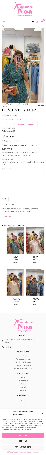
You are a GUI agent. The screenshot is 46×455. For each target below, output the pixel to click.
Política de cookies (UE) (23, 362)
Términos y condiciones (23, 365)
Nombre (5, 199)
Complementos (23, 381)
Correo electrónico (8, 204)
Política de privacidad (25, 452)
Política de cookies (12, 452)
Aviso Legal (35, 452)
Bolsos (23, 384)
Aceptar (23, 435)
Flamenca (23, 387)
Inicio (4, 104)
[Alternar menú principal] (4, 21)
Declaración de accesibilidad (23, 368)
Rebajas (9, 104)
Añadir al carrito (26, 124)
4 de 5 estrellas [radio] (37, 162)
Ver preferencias (23, 447)
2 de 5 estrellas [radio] (17, 162)
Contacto (23, 405)
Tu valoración (7, 169)
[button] (43, 413)
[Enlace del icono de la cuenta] (37, 22)
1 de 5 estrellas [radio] (7, 162)
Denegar (23, 441)
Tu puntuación (7, 159)
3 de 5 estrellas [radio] (27, 162)
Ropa (23, 378)
